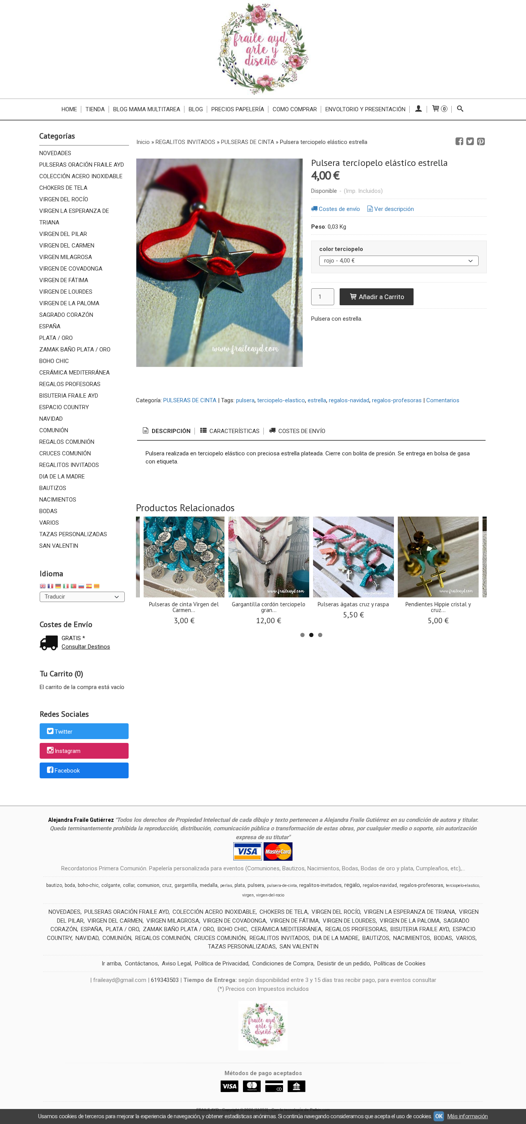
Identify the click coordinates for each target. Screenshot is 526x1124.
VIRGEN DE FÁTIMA (63, 280)
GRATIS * (73, 638)
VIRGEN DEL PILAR (63, 234)
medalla (209, 885)
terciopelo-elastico (281, 400)
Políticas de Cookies (399, 963)
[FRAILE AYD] (263, 49)
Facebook (67, 771)
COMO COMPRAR (295, 109)
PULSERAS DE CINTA (189, 400)
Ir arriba (111, 963)
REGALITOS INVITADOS (69, 465)
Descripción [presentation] (170, 431)
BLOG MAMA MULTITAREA (146, 109)
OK (438, 1116)
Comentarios (442, 400)
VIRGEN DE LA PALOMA (69, 303)
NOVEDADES (55, 153)
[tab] (166, 431)
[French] (50, 587)
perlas (226, 885)
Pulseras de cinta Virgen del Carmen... (184, 607)
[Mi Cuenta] (418, 109)
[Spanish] (89, 587)
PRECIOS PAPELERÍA (237, 109)
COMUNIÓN (53, 430)
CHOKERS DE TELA (63, 187)
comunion (148, 885)
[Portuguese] (73, 587)
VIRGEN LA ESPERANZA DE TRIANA (74, 216)
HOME (69, 109)
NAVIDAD (51, 418)
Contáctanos (141, 963)
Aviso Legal (176, 963)
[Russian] (81, 587)
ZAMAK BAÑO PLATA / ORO (75, 349)
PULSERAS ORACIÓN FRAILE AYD (81, 164)
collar (128, 885)
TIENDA (95, 109)
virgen (248, 895)
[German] (58, 587)
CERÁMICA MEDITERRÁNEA (74, 372)
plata (240, 885)
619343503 (165, 980)
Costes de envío (339, 209)
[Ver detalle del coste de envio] (50, 644)
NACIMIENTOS (57, 499)
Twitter (63, 731)
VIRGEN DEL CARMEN (66, 245)
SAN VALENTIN (58, 545)
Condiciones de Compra (282, 963)
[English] (43, 587)
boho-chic (88, 885)
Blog (196, 109)
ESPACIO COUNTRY (64, 407)
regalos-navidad (349, 400)
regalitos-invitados (320, 885)
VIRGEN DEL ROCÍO (63, 199)
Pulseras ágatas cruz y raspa (353, 604)
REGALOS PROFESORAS (70, 384)
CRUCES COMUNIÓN (65, 453)
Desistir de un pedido (343, 963)
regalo (352, 884)
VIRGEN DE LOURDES (65, 291)
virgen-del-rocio (270, 895)
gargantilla (185, 885)
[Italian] (66, 587)
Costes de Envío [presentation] (301, 431)
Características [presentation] (234, 431)
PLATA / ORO (56, 338)
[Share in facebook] (459, 141)
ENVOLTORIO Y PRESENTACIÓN (365, 109)
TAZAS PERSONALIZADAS (73, 534)
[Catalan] (97, 587)
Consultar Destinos (86, 646)
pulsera (245, 400)
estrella (317, 400)
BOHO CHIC (54, 361)
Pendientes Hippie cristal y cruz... (438, 607)
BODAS (48, 511)
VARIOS (49, 522)
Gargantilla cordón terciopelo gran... (268, 607)
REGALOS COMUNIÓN (66, 441)
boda (70, 885)
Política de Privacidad (221, 963)
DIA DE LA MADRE (62, 476)
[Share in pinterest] (481, 141)
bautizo (54, 885)
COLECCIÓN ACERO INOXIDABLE (80, 176)
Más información (467, 1116)
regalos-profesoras (397, 400)
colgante (110, 885)
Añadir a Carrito (380, 297)
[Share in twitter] (470, 141)
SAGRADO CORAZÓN (66, 314)
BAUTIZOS (52, 488)
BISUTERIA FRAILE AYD (68, 395)
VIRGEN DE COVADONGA (70, 268)
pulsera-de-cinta (282, 885)
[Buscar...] (460, 109)
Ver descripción (394, 209)
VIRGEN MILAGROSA (65, 257)
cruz (167, 885)
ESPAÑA (49, 326)
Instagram (67, 751)
